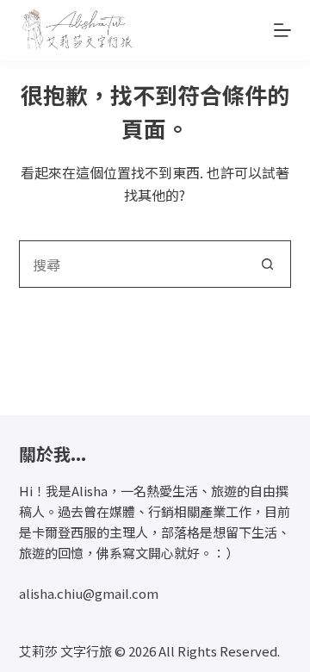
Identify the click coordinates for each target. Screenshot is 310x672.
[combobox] (132, 264)
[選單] (282, 30)
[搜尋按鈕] (267, 264)
